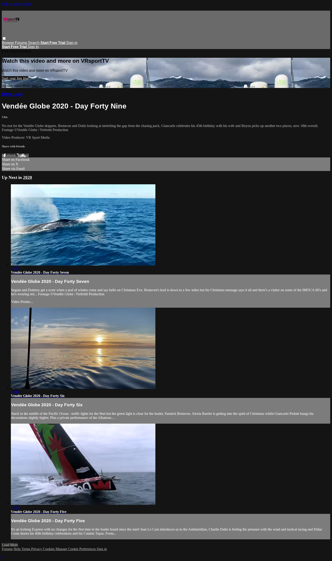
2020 (27, 177)
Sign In (33, 47)
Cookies (49, 549)
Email (24, 155)
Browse (8, 43)
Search (34, 43)
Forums (21, 43)
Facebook (9, 155)
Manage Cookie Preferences (76, 549)
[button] (4, 38)
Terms (26, 549)
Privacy (37, 549)
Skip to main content (16, 4)
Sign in (71, 43)
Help (17, 549)
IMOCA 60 (12, 94)
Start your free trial (15, 78)
